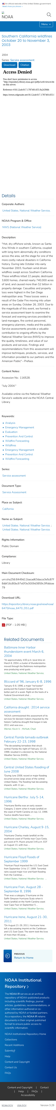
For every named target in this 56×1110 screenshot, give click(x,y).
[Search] (49, 14)
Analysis (10, 423)
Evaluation (11, 432)
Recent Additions (14, 1045)
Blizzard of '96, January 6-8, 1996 (27, 681)
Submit (9, 1050)
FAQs (8, 1073)
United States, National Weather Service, (26, 210)
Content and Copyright (17, 1062)
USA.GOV (21, 1105)
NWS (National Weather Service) (21, 227)
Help (7, 1056)
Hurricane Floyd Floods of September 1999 (21, 859)
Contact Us (11, 1067)
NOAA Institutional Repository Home (25, 1034)
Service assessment (22, 60)
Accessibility (28, 1095)
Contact (44, 1087)
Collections (11, 1039)
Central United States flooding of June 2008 (26, 769)
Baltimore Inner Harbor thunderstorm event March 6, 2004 (24, 651)
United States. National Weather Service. (26, 525)
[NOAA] (7, 15)
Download (9, 65)
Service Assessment (14, 492)
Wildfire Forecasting (17, 441)
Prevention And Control (19, 436)
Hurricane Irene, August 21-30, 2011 (25, 919)
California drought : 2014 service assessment (27, 709)
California (8, 509)
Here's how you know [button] (11, 6)
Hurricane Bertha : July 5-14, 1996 (24, 799)
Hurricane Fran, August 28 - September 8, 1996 (23, 889)
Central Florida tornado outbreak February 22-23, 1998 (26, 739)
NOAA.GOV (7, 1105)
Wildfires (10, 445)
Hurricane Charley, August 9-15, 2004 (26, 829)
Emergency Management (19, 427)
